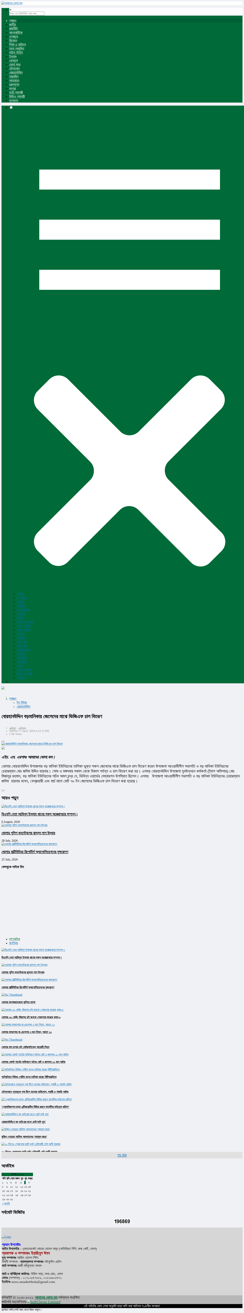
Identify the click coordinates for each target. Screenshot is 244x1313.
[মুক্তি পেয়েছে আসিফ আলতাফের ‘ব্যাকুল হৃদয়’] (26, 1129)
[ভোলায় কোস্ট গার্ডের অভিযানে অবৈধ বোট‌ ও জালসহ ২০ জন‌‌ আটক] (35, 1054)
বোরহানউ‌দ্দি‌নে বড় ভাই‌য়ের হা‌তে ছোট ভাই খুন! (24, 1121)
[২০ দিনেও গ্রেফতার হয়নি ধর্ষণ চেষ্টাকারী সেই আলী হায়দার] (31, 1144)
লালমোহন (14, 80)
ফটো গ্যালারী (16, 92)
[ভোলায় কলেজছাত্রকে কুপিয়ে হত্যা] (12, 994)
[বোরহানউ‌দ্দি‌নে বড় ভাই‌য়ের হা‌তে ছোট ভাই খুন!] (25, 1114)
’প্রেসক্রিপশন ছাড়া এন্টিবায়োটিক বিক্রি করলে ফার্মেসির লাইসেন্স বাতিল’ (35, 1106)
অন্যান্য (13, 100)
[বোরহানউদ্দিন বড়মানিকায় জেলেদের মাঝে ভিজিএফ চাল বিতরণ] (122, 744)
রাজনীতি (13, 28)
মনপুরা (12, 88)
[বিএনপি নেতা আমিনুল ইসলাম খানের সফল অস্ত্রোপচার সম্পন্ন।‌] (33, 949)
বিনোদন (13, 40)
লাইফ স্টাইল (16, 52)
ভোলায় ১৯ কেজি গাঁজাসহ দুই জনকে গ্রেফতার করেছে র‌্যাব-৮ (31, 1017)
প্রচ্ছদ (12, 20)
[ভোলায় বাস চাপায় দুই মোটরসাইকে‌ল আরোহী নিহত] (12, 1039)
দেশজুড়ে (13, 36)
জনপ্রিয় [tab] (13, 943)
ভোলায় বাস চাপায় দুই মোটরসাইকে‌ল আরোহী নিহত (25, 1047)
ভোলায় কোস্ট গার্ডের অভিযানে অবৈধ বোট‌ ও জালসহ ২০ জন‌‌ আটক (33, 1062)
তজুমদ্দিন (13, 76)
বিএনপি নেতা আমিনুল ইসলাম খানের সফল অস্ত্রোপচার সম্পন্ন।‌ (40, 814)
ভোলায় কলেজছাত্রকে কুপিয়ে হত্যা (18, 1002)
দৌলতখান (14, 68)
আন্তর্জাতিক (15, 32)
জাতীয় (12, 24)
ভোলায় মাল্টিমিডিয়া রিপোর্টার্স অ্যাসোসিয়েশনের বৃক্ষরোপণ (35, 852)
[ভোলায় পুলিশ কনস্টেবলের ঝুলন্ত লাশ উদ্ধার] (24, 964)
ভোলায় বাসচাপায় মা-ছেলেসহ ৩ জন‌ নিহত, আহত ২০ (27, 1032)
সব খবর (122, 1155)
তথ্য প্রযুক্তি (16, 48)
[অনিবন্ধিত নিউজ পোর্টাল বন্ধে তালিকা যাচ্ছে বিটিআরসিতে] (31, 1069)
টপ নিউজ (22, 598)
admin (22, 727)
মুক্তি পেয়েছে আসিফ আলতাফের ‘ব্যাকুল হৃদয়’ (24, 1136)
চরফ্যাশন (14, 84)
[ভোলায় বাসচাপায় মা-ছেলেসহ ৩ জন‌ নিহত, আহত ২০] (28, 1024)
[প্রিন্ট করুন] (3, 741)
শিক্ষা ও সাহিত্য (17, 44)
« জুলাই (6, 1203)
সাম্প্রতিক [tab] (14, 939)
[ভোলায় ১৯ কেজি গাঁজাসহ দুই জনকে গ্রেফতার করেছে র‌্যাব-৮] (33, 1009)
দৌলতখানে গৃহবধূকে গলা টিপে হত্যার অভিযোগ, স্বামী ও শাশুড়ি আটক (35, 1091)
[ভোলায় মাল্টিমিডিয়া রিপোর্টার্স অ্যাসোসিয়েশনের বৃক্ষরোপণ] (29, 979)
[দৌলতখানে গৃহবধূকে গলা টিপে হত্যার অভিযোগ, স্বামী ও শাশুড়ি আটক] (36, 1084)
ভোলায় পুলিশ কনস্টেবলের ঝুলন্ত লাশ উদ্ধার (28, 833)
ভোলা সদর (14, 64)
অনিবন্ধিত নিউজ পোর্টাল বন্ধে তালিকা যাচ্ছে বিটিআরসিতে (29, 1077)
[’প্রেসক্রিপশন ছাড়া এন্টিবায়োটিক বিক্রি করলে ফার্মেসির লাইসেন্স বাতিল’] (37, 1099)
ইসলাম (12, 56)
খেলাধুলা (13, 60)
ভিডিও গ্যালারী (17, 96)
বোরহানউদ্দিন (16, 72)
